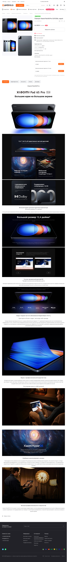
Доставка (37, 81)
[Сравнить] (59, 21)
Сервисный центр (48, 538)
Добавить (61, 64)
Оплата (30, 81)
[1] (9, 25)
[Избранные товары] (61, 5)
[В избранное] (62, 21)
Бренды (46, 536)
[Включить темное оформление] (64, 1)
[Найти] (49, 5)
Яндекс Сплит (37, 16)
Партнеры (36, 543)
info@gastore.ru (5, 538)
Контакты (46, 542)
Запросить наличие (50, 29)
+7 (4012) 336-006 (44, 1)
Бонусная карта (26, 538)
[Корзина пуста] (64, 5)
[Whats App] (5, 549)
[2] (24, 25)
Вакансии (25, 540)
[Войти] (54, 5)
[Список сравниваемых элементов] (57, 5)
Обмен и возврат (48, 540)
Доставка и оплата (27, 536)
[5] (24, 46)
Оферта (63, 556)
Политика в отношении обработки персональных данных (39, 538)
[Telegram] (3, 549)
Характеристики (14, 81)
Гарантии (36, 545)
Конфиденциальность (55, 556)
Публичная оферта (38, 541)
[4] (9, 46)
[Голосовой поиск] (47, 5)
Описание (5, 81)
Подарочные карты (27, 542)
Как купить (23, 81)
